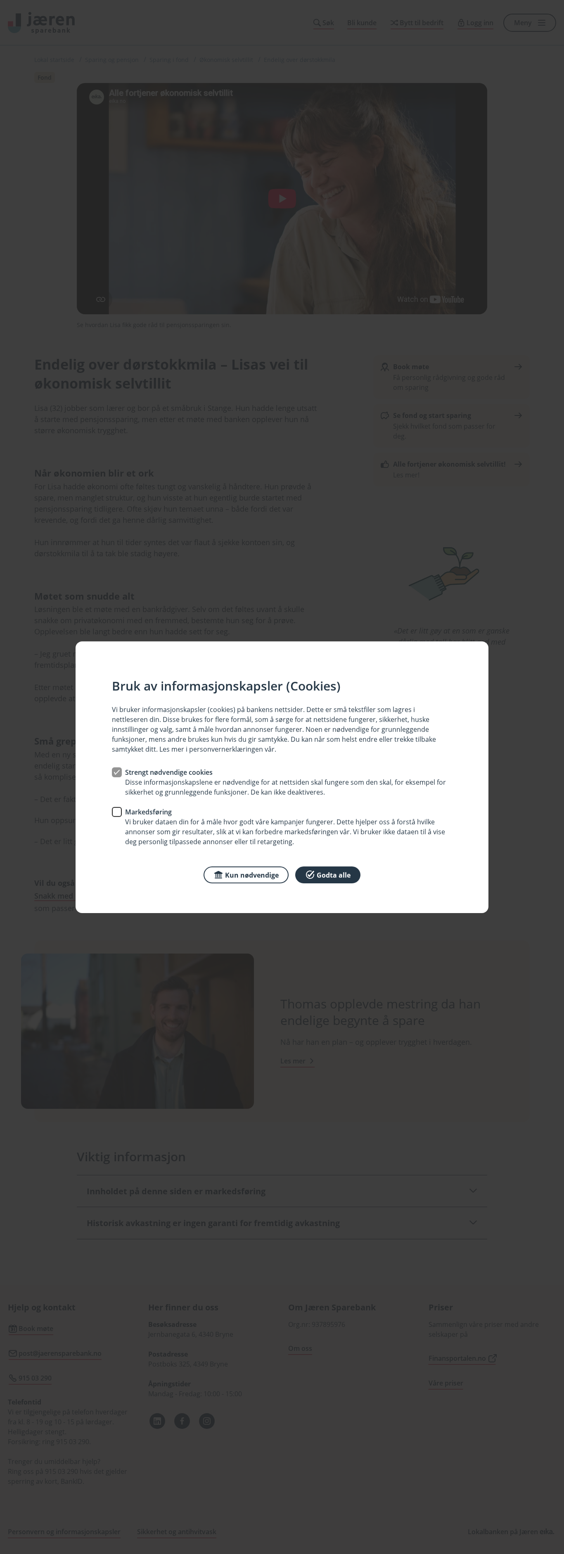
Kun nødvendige (252, 874)
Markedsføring (148, 811)
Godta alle (334, 874)
